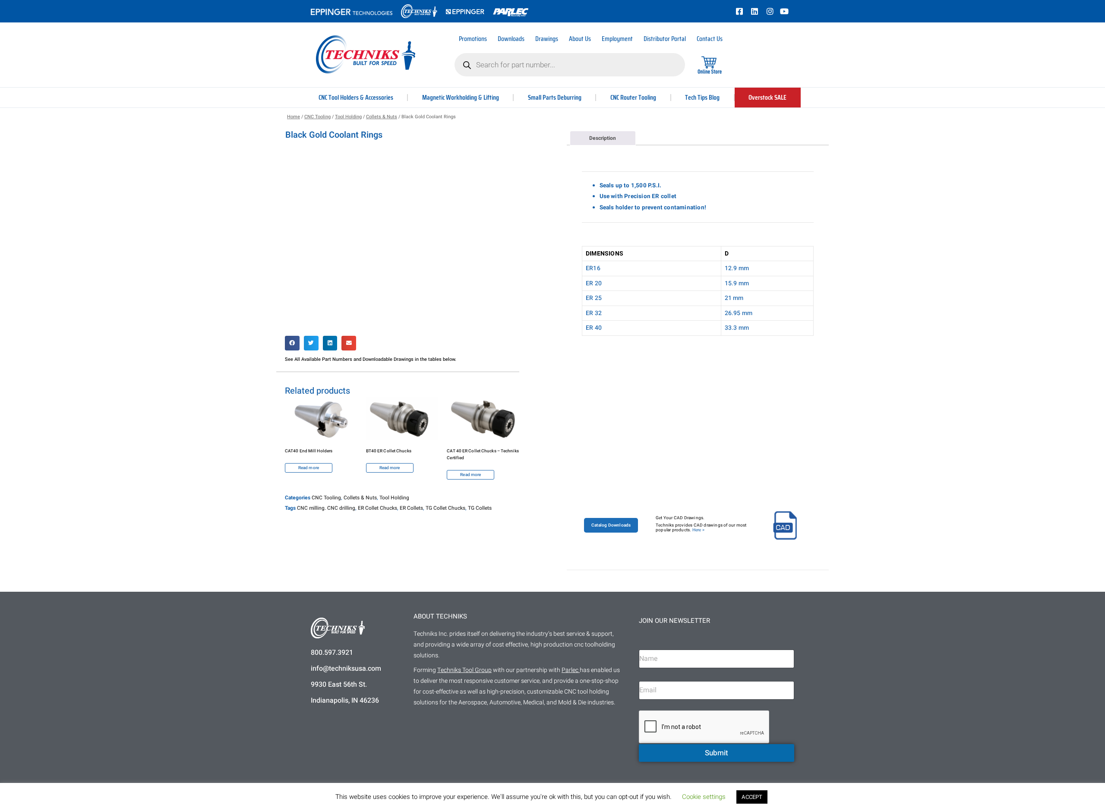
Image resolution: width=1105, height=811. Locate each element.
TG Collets (480, 508)
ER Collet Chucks (377, 508)
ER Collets (411, 508)
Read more (308, 468)
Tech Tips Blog (702, 97)
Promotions (473, 38)
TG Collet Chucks (445, 508)
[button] (292, 343)
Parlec (570, 670)
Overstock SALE (767, 97)
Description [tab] (602, 138)
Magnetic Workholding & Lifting (460, 97)
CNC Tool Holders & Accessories (356, 97)
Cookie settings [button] (704, 797)
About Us (580, 38)
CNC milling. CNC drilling (326, 508)
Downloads (511, 38)
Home (293, 116)
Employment (617, 38)
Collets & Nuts (381, 116)
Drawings (546, 38)
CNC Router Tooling (633, 97)
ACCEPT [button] (752, 797)
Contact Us (710, 38)
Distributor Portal (665, 38)
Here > (698, 530)
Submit (716, 753)
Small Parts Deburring (554, 97)
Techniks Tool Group (464, 670)
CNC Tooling (317, 116)
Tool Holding (348, 116)
